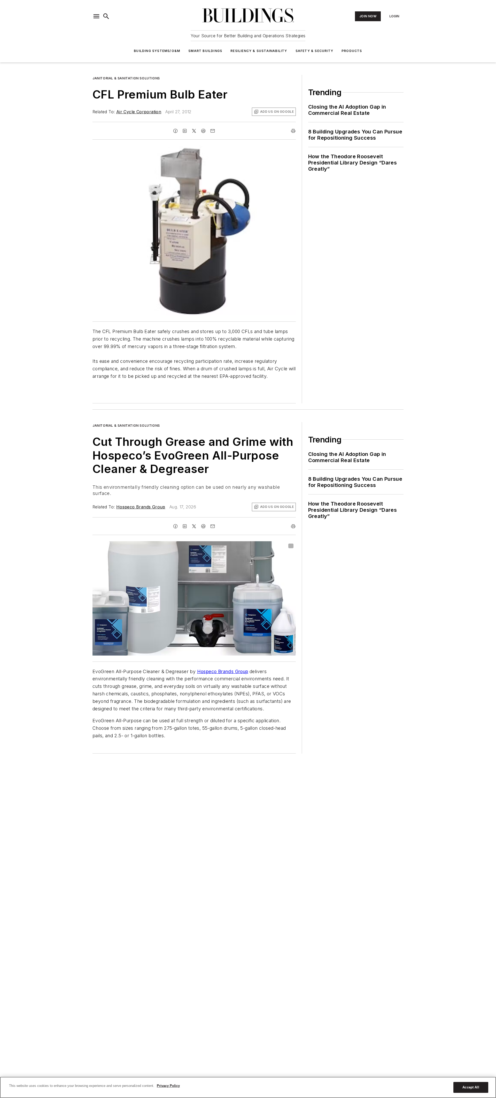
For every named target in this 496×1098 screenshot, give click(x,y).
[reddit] (203, 130)
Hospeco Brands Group (140, 506)
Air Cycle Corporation (138, 111)
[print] (293, 130)
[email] (212, 130)
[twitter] (194, 130)
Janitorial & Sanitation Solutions (126, 78)
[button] (96, 16)
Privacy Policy (168, 1086)
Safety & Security (314, 51)
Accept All (470, 1087)
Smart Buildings (205, 51)
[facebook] (175, 130)
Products (352, 51)
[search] (106, 16)
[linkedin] (184, 130)
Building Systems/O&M (157, 51)
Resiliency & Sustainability (258, 51)
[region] (248, 1087)
